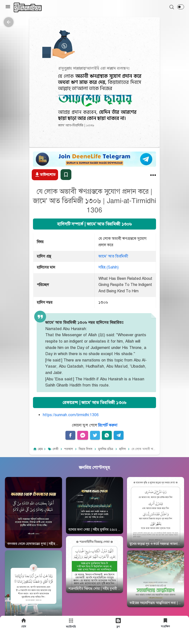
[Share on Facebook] (70, 435)
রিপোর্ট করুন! (107, 425)
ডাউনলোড (48, 174)
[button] (180, 6)
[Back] (9, 22)
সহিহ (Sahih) (108, 267)
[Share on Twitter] (95, 435)
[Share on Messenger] (82, 435)
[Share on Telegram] (119, 435)
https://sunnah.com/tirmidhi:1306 (71, 414)
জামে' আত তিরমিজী (113, 256)
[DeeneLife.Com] (28, 7)
